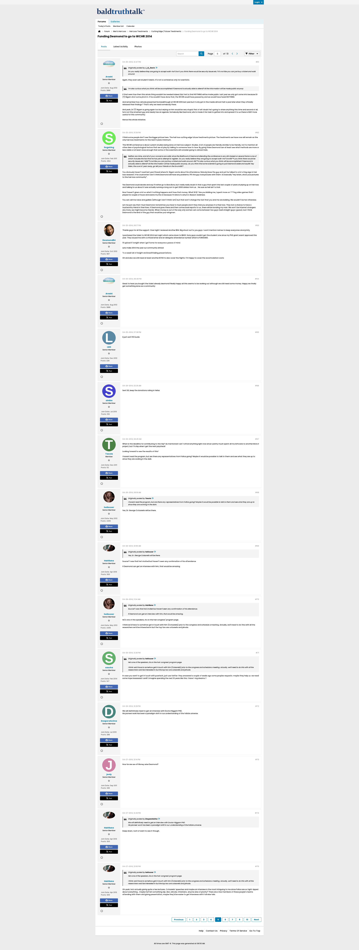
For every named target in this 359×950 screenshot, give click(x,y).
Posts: (103, 90)
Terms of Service (238, 930)
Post (110, 100)
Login (257, 2)
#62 (257, 132)
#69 (257, 546)
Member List (118, 26)
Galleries (115, 21)
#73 (257, 759)
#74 (257, 813)
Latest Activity (120, 46)
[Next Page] (237, 53)
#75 (257, 866)
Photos (138, 46)
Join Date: (105, 88)
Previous (178, 919)
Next (256, 919)
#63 (257, 225)
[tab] (104, 46)
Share (110, 96)
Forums (102, 21)
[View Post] (156, 68)
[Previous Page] (232, 53)
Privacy (223, 930)
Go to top (254, 930)
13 (247, 919)
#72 (257, 706)
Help (201, 930)
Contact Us (212, 930)
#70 (257, 599)
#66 (257, 385)
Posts (104, 46)
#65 (257, 332)
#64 (257, 279)
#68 (257, 492)
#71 (257, 653)
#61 (257, 62)
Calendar (130, 26)
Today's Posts (104, 26)
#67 (257, 439)
